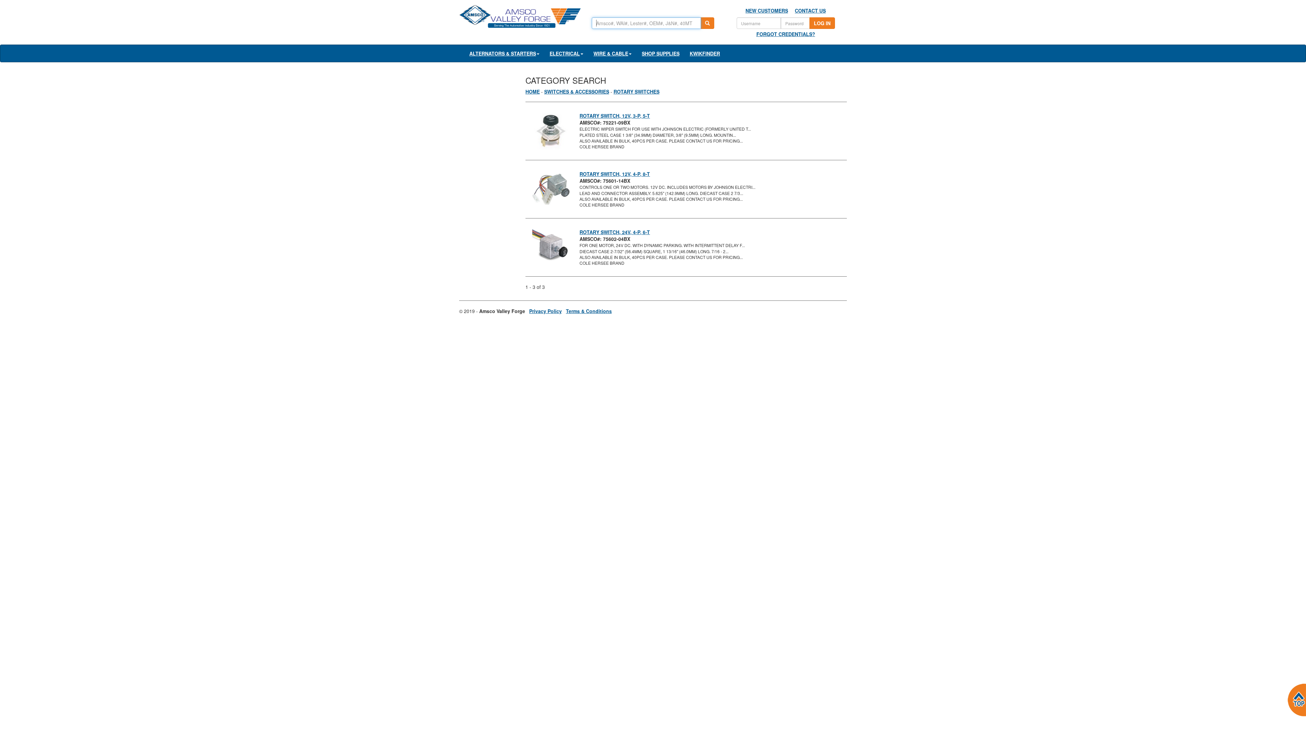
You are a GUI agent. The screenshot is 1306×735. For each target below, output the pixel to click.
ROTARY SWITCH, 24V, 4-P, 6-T (615, 232)
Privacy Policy (545, 311)
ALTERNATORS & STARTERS (502, 53)
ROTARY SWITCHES (636, 91)
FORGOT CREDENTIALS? (785, 34)
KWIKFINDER (705, 53)
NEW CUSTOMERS (767, 10)
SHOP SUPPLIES (661, 53)
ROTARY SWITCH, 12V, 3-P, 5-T (615, 115)
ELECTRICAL (565, 53)
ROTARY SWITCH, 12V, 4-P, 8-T (615, 173)
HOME (532, 91)
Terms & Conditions (589, 311)
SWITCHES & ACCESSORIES (576, 91)
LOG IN (822, 23)
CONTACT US (810, 10)
